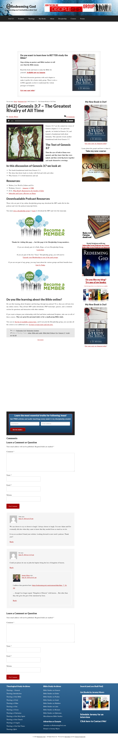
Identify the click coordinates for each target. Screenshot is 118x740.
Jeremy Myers (26, 575)
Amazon (25, 188)
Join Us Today (40, 265)
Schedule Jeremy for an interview (91, 715)
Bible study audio (37, 333)
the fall (15, 335)
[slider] (71, 120)
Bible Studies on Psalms (51, 697)
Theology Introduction (13, 693)
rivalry (68, 333)
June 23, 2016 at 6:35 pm (26, 519)
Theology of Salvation (13, 713)
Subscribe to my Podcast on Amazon (96, 247)
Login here (40, 250)
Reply (12, 542)
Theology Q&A (11, 729)
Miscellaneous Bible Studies (52, 716)
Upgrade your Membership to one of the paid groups (40, 257)
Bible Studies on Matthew (52, 703)
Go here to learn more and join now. (41, 324)
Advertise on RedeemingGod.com (54, 725)
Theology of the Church (14, 719)
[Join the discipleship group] (78, 11)
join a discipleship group (21, 211)
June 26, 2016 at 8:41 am (29, 577)
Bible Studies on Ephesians (52, 713)
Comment (10, 451)
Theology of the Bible (13, 697)
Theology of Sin (11, 706)
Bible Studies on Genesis (51, 690)
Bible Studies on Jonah (51, 700)
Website (9, 495)
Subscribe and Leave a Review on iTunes (22, 193)
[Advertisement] (59, 36)
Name (9, 475)
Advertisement (41, 339)
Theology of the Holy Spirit (15, 716)
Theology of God (12, 700)
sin (11, 335)
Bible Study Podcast (49, 333)
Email (9, 485)
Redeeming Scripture (33, 331)
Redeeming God (23, 6)
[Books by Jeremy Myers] (96, 302)
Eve (57, 333)
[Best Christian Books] (96, 238)
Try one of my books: (95, 282)
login (33, 211)
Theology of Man (12, 703)
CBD (32, 188)
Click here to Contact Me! (93, 721)
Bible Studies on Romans (51, 710)
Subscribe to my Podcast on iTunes (96, 245)
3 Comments (70, 117)
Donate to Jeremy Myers (51, 728)
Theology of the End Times (15, 726)
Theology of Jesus (12, 710)
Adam (29, 333)
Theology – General (13, 690)
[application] (40, 121)
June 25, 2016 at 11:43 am (26, 555)
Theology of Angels (13, 723)
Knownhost (68, 737)
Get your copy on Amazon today (95, 143)
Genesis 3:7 (62, 333)
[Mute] (67, 121)
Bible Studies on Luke (50, 706)
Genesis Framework (80, 737)
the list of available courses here (25, 322)
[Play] (9, 121)
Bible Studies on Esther (51, 693)
